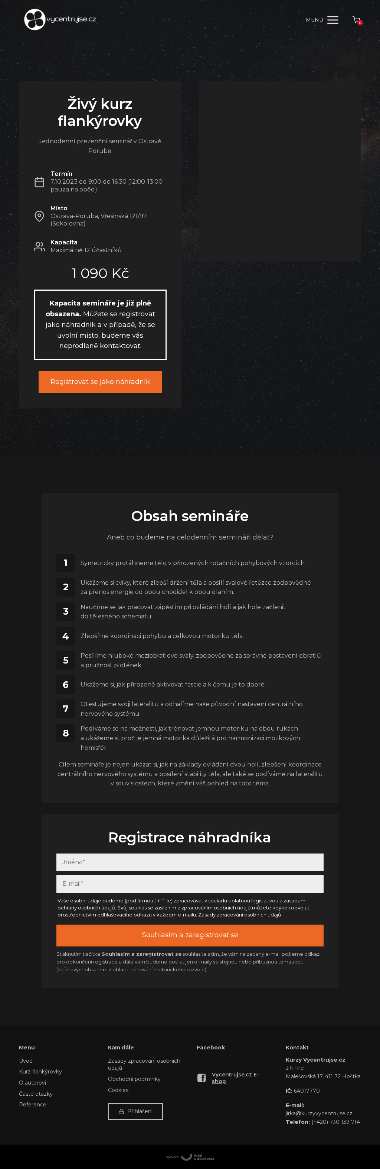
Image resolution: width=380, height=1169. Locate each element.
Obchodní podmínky (134, 1079)
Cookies (118, 1090)
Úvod (26, 1061)
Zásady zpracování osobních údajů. (240, 915)
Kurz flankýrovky (40, 1071)
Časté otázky (36, 1093)
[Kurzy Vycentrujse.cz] (60, 20)
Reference (32, 1104)
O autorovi (32, 1082)
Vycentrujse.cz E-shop (235, 1078)
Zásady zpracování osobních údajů (144, 1065)
